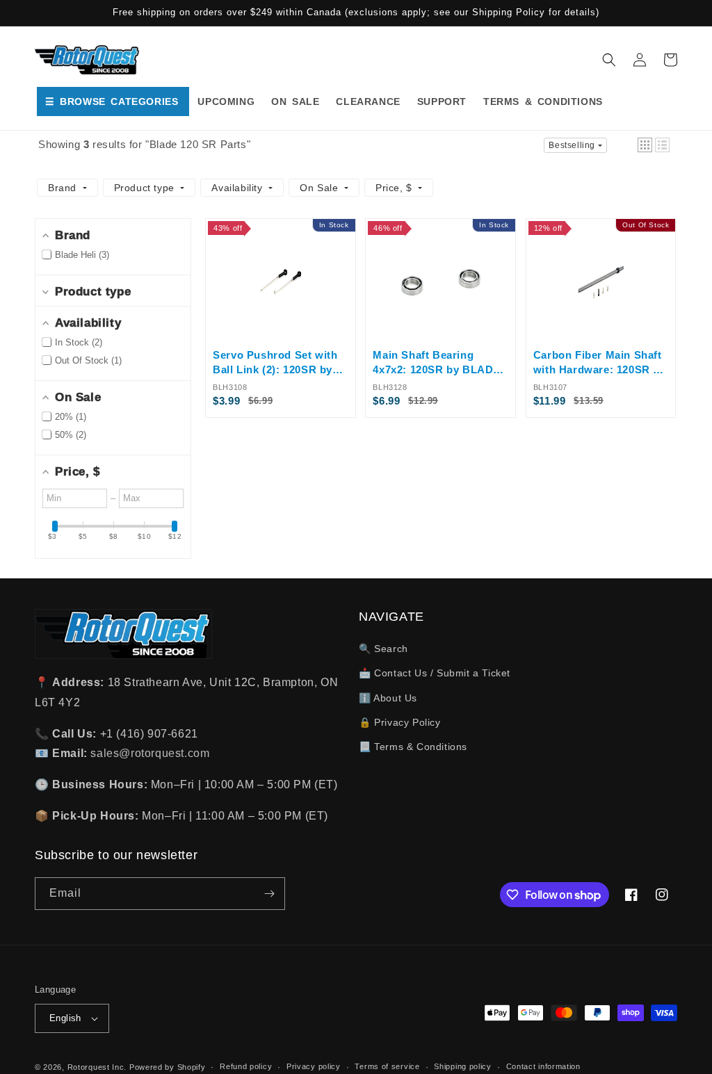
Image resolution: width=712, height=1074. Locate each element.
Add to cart (280, 326)
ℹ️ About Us (388, 697)
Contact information (543, 1066)
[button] (609, 59)
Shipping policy (463, 1066)
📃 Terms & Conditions (413, 746)
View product (601, 326)
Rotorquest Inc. (97, 1067)
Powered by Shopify (167, 1067)
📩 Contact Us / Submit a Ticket (434, 672)
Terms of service (387, 1066)
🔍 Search (383, 648)
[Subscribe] (269, 893)
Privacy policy (313, 1066)
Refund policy (246, 1066)
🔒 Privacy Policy (400, 722)
